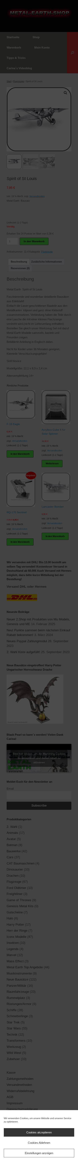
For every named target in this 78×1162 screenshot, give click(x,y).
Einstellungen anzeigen (39, 1153)
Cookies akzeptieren (39, 1132)
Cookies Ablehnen (39, 1142)
